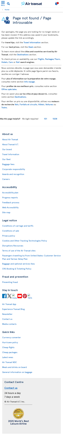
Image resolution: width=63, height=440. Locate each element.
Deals (30, 47)
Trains (4, 107)
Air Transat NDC (9, 362)
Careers (6, 179)
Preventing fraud (10, 282)
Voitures (49, 104)
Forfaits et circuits (28, 104)
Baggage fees (8, 164)
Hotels (4, 62)
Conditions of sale (10, 230)
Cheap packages (9, 352)
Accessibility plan (10, 192)
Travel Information (32, 42)
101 (45, 118)
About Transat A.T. (10, 144)
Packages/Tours (52, 59)
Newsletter (7, 314)
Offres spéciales (9, 89)
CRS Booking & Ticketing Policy (16, 268)
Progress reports (10, 197)
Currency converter (11, 337)
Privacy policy (8, 235)
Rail (18, 62)
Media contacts (9, 324)
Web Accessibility (10, 207)
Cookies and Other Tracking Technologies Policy (24, 240)
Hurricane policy (10, 342)
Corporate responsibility (13, 169)
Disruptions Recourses (12, 245)
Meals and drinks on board (14, 367)
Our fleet (6, 159)
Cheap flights (8, 347)
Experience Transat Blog (13, 309)
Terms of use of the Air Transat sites (18, 250)
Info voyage (29, 81)
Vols (16, 104)
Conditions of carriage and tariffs (17, 225)
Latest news (7, 357)
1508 (55, 118)
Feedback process (10, 202)
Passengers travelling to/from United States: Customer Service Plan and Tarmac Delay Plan (31, 257)
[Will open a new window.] (4, 296)
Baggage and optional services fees (18, 263)
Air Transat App (9, 304)
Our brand (7, 149)
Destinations (23, 54)
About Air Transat (10, 139)
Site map (6, 212)
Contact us (7, 319)
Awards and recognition (13, 174)
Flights (41, 59)
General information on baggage (17, 372)
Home (7, 9)
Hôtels (41, 104)
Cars (11, 62)
